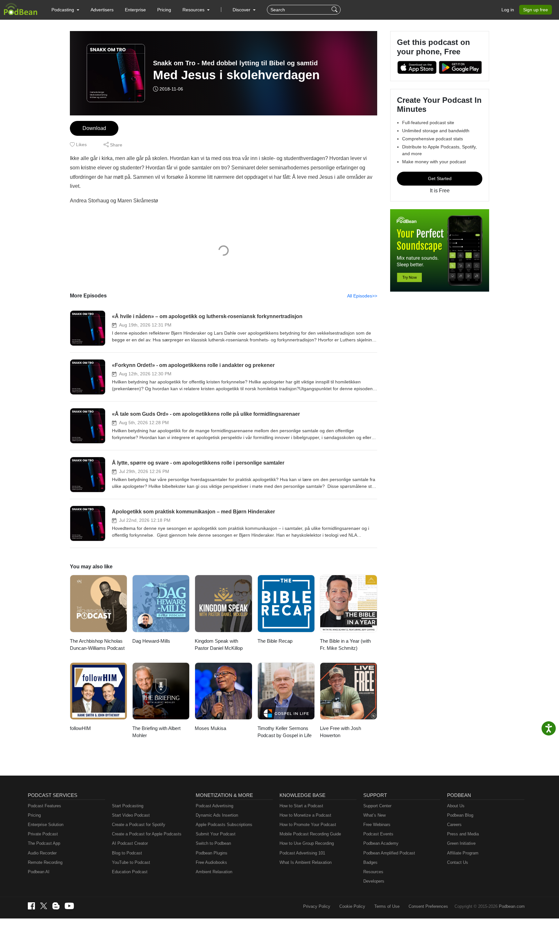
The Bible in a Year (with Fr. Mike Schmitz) (345, 644)
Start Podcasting (127, 805)
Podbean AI (38, 871)
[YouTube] (69, 906)
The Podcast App (44, 843)
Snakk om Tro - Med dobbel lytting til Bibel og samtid (235, 63)
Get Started (440, 178)
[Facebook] (31, 905)
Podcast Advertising (214, 805)
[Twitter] (43, 906)
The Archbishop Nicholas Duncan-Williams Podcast (97, 644)
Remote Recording (45, 862)
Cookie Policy (352, 906)
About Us (456, 805)
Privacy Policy (316, 906)
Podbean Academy (381, 843)
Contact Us (457, 862)
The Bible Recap (275, 641)
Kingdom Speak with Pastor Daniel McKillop (219, 644)
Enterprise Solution (45, 824)
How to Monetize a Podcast (305, 815)
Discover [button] (242, 9)
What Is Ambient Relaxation (306, 862)
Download (94, 128)
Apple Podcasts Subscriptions (224, 824)
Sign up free (535, 9)
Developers (373, 881)
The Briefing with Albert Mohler (156, 731)
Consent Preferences (428, 906)
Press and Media (463, 834)
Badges (370, 862)
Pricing (164, 9)
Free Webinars (376, 824)
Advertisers (102, 9)
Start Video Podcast (131, 815)
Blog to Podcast (127, 853)
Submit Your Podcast (216, 834)
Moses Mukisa (210, 728)
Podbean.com (512, 906)
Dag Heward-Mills (151, 641)
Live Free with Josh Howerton (340, 731)
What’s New (374, 815)
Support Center (377, 805)
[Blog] (56, 905)
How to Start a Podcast (301, 805)
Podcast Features (44, 805)
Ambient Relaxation (214, 871)
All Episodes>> (362, 295)
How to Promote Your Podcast (308, 824)
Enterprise (135, 9)
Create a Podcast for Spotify (138, 824)
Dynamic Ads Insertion (217, 815)
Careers (454, 824)
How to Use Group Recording (307, 843)
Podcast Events (378, 834)
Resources (373, 871)
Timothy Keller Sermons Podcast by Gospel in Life (285, 731)
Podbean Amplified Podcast (389, 853)
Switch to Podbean (213, 843)
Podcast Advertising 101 (302, 853)
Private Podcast (43, 834)
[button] (65, 9)
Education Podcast (130, 871)
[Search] (335, 9)
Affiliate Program (462, 853)
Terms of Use (387, 906)
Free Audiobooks (211, 862)
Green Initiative (461, 843)
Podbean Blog (460, 815)
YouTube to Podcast (131, 862)
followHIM (80, 728)
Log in (507, 9)
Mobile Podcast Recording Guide (310, 834)
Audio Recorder (42, 853)
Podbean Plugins (211, 853)
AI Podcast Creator (130, 843)
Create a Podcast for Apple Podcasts (146, 834)
